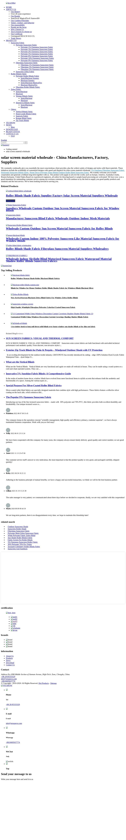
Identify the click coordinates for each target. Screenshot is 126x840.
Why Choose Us (17, 29)
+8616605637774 (8, 681)
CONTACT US (12, 134)
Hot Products (44, 683)
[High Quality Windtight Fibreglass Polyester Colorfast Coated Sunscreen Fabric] (22, 304)
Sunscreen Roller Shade (17, 529)
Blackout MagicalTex (29, 85)
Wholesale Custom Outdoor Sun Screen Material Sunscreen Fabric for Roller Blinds (59, 228)
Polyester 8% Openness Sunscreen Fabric (37, 56)
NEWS (9, 125)
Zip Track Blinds (22, 120)
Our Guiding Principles (20, 20)
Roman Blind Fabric (24, 118)
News (8, 660)
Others (13, 109)
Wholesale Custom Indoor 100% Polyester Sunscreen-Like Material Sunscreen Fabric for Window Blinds (62, 239)
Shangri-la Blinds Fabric (25, 103)
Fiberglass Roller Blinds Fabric (28, 87)
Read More (10, 201)
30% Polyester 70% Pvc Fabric (20, 544)
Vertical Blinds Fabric (24, 112)
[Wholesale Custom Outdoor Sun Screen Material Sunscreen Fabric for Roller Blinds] (19, 225)
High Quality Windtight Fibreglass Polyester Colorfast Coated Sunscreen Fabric (43, 307)
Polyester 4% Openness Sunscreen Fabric (37, 52)
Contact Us (10, 665)
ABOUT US (11, 9)
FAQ (13, 136)
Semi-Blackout (21, 92)
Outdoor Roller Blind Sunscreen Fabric (73, 172)
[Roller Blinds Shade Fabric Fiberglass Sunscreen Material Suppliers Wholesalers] (18, 245)
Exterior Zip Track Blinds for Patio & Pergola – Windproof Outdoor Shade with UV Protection (54, 350)
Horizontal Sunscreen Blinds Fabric (15, 172)
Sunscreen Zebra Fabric (25, 72)
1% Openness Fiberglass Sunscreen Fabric (107, 170)
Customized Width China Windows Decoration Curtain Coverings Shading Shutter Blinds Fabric (49, 317)
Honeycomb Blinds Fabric (26, 114)
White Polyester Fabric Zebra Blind (21, 535)
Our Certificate (16, 34)
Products (9, 658)
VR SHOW (10, 123)
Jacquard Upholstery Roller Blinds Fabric (24, 547)
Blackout (19, 94)
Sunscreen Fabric (17, 43)
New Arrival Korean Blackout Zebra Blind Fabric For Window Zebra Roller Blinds (44, 298)
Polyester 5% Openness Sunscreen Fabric (37, 54)
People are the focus (18, 27)
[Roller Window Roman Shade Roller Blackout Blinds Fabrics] (20, 275)
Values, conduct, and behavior (22, 23)
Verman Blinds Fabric (24, 96)
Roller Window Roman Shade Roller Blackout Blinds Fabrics (35, 278)
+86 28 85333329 (8, 677)
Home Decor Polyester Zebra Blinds (44, 172)
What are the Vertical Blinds (20, 362)
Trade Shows (16, 38)
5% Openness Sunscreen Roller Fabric (23, 542)
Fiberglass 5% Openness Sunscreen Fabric (37, 69)
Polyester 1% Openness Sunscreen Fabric (37, 47)
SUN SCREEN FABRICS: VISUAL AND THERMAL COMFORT (40, 338)
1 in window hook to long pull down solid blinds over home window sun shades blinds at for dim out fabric (53, 327)
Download (10, 663)
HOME (9, 7)
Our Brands (15, 16)
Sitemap (53, 683)
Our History (15, 12)
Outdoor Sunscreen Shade (18, 527)
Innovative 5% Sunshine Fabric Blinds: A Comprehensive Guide (38, 373)
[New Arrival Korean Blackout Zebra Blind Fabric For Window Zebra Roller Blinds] (19, 294)
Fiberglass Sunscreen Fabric (27, 63)
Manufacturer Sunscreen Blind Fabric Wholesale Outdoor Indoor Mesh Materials (58, 218)
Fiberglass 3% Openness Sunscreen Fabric (37, 67)
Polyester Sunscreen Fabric (26, 45)
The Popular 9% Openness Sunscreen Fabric (28, 397)
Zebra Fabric (16, 89)
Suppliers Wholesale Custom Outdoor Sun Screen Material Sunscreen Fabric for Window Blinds (62, 209)
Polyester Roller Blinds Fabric (27, 76)
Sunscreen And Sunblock (17, 549)
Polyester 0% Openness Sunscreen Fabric (37, 60)
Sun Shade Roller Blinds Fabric (20, 538)
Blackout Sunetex (27, 80)
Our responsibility (18, 25)
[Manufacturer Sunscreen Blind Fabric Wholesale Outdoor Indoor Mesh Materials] (13, 215)
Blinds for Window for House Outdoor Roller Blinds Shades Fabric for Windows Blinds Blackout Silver (52, 288)
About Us (10, 656)
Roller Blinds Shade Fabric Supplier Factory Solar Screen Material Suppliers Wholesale (62, 195)
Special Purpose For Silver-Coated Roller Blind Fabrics (34, 385)
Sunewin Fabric (22, 116)
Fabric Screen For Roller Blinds (20, 540)
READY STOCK (13, 132)
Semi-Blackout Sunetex (30, 78)
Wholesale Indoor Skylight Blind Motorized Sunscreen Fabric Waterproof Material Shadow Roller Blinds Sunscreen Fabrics (59, 260)
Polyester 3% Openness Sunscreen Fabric (37, 49)
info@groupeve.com (9, 679)
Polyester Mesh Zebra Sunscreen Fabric (23, 533)
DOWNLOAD (12, 129)
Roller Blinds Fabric (19, 74)
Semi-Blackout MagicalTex (31, 83)
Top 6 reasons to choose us (21, 32)
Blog (13, 127)
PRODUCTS (11, 40)
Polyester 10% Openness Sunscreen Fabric (37, 58)
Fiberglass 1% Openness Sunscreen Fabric (37, 65)
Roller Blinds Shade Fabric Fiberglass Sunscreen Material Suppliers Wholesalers (57, 248)
